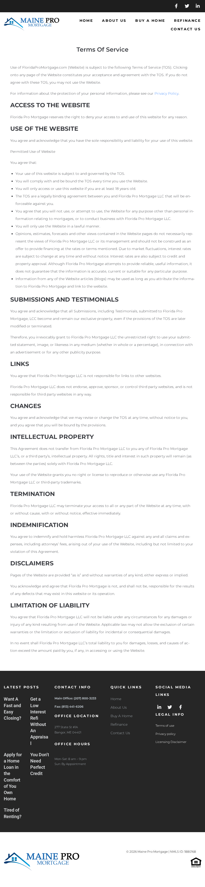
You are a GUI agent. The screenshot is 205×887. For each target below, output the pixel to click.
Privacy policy (166, 734)
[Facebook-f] (176, 6)
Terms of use (165, 725)
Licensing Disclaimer (171, 742)
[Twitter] (186, 6)
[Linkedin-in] (197, 6)
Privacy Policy (166, 93)
